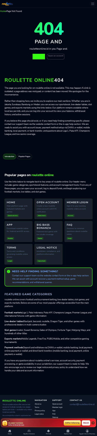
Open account (57, 404)
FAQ (53, 414)
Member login (57, 407)
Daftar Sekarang (72, 423)
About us (38, 404)
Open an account (55, 56)
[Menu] (92, 4)
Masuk (86, 423)
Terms (37, 407)
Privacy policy (40, 410)
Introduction (9, 156)
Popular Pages (24, 156)
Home (3, 11)
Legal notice (39, 414)
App (53, 410)
